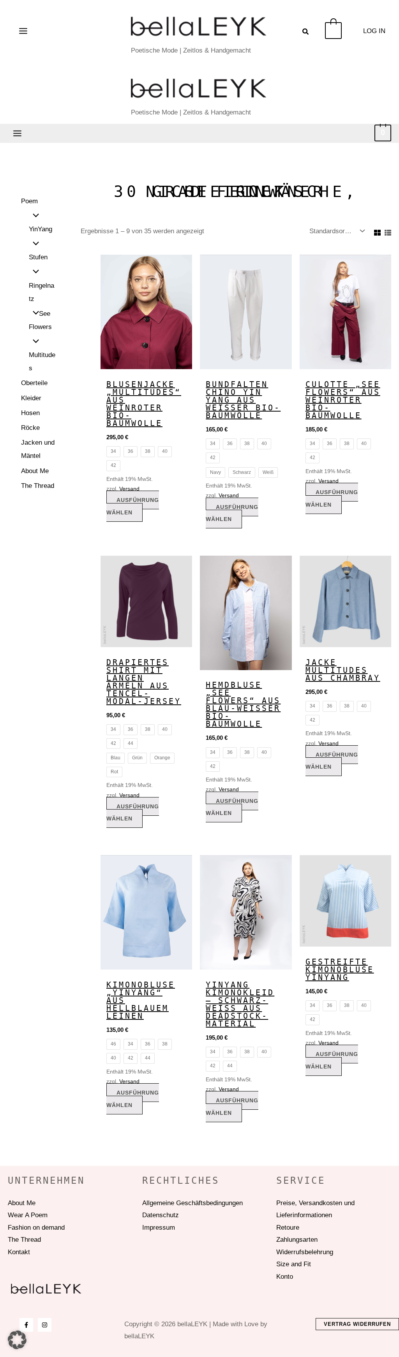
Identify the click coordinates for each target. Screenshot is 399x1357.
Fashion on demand (36, 1227)
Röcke (30, 427)
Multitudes (42, 361)
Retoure (287, 1227)
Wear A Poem (28, 1215)
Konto (284, 1276)
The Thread (37, 485)
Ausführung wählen (132, 506)
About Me (35, 471)
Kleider (31, 398)
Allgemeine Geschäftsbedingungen (192, 1203)
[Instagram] (44, 1325)
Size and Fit (293, 1264)
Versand (129, 489)
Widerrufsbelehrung (304, 1252)
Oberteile (34, 383)
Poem (29, 201)
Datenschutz (160, 1215)
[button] (305, 33)
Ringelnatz (41, 292)
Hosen (30, 413)
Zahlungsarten (297, 1239)
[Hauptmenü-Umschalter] (23, 31)
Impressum (158, 1227)
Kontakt (19, 1252)
